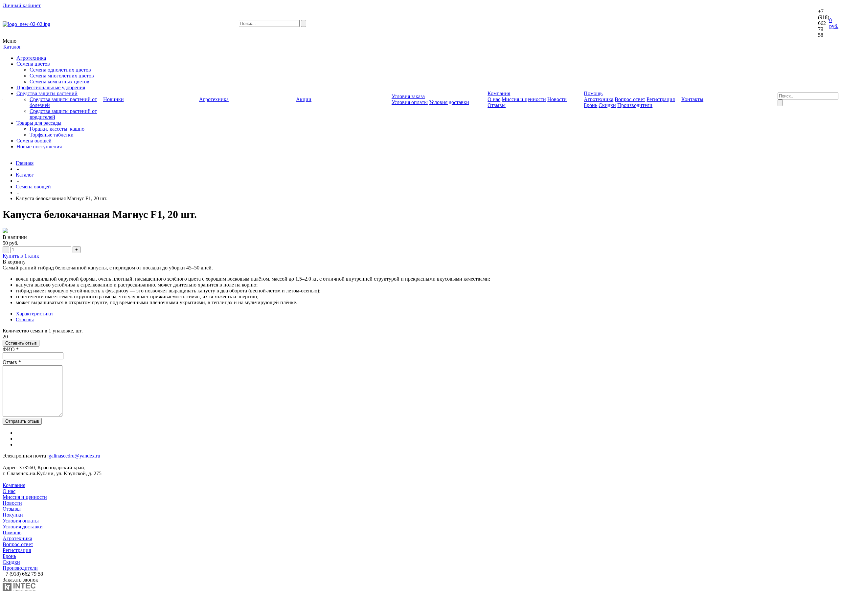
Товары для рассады (38, 123)
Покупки (13, 515)
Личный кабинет (22, 5)
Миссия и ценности (524, 99)
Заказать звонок (20, 580)
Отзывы (497, 105)
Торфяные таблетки (52, 135)
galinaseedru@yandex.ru (74, 455)
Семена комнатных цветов (59, 81)
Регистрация (661, 99)
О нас (494, 99)
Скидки (607, 105)
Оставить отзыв (21, 343)
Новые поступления (39, 146)
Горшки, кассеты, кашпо (57, 129)
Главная (25, 163)
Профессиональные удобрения (50, 87)
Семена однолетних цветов (60, 70)
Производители (634, 105)
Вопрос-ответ (630, 99)
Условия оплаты (410, 102)
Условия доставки (449, 102)
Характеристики (34, 313)
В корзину (14, 262)
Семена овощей (34, 140)
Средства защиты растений (47, 93)
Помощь (12, 532)
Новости (557, 99)
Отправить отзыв (22, 421)
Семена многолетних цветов (62, 75)
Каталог (25, 175)
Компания (14, 485)
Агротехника (31, 58)
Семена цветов (33, 64)
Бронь (590, 105)
